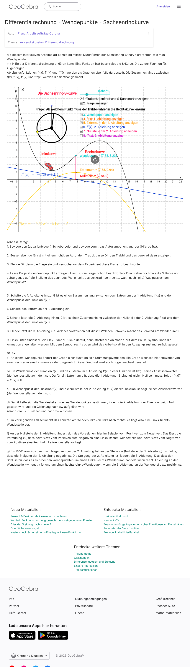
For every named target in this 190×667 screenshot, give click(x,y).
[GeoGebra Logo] (23, 6)
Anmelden (163, 6)
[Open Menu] (179, 6)
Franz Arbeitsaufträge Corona (39, 33)
